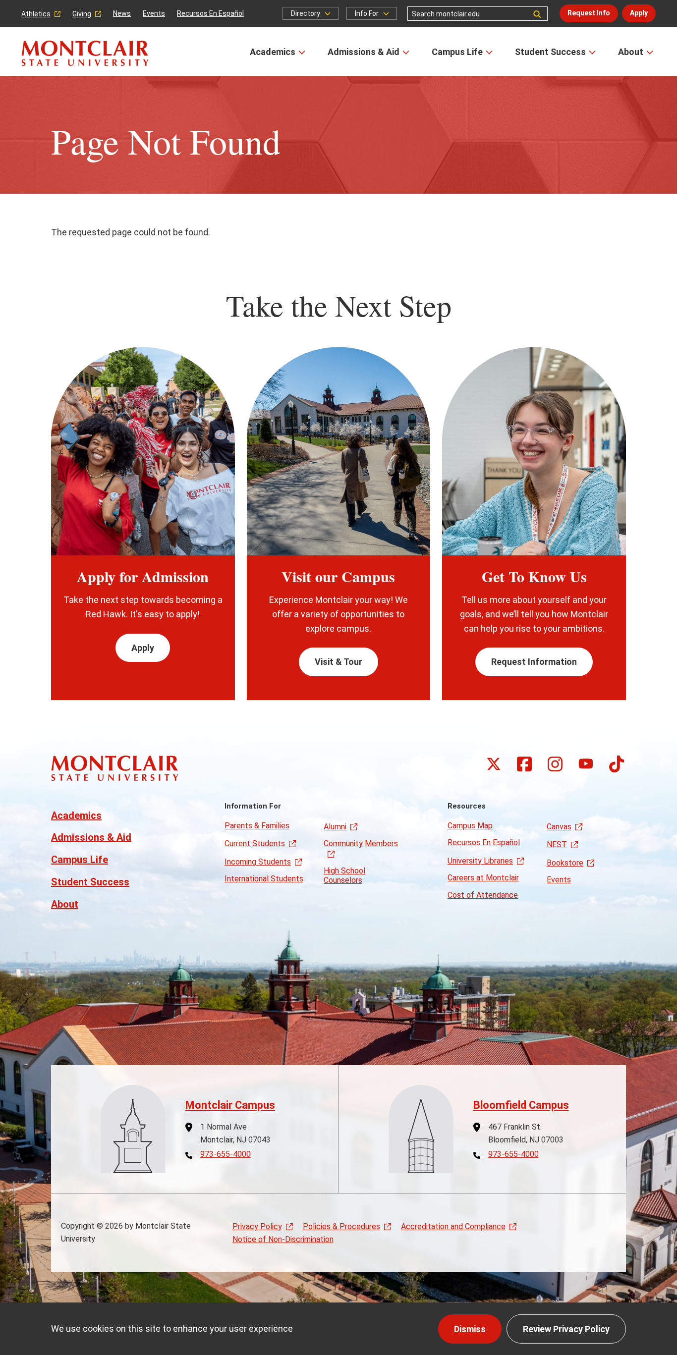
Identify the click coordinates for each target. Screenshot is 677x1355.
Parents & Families (257, 825)
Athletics (36, 14)
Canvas (559, 826)
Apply (639, 13)
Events (154, 13)
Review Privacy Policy (566, 1329)
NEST (557, 844)
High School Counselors (344, 875)
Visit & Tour (338, 661)
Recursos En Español (210, 13)
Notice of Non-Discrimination (283, 1239)
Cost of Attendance (483, 895)
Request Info (588, 13)
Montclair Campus (230, 1105)
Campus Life (457, 52)
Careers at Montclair (483, 877)
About (630, 52)
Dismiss (470, 1329)
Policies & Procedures (341, 1226)
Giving (81, 14)
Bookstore (565, 862)
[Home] (85, 53)
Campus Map (470, 825)
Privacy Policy (257, 1226)
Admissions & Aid (363, 52)
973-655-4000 (225, 1154)
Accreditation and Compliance (453, 1226)
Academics (272, 52)
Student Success (550, 52)
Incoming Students (258, 862)
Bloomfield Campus (521, 1105)
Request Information (534, 661)
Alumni (335, 826)
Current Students (255, 843)
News (122, 13)
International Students (264, 878)
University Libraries (480, 861)
